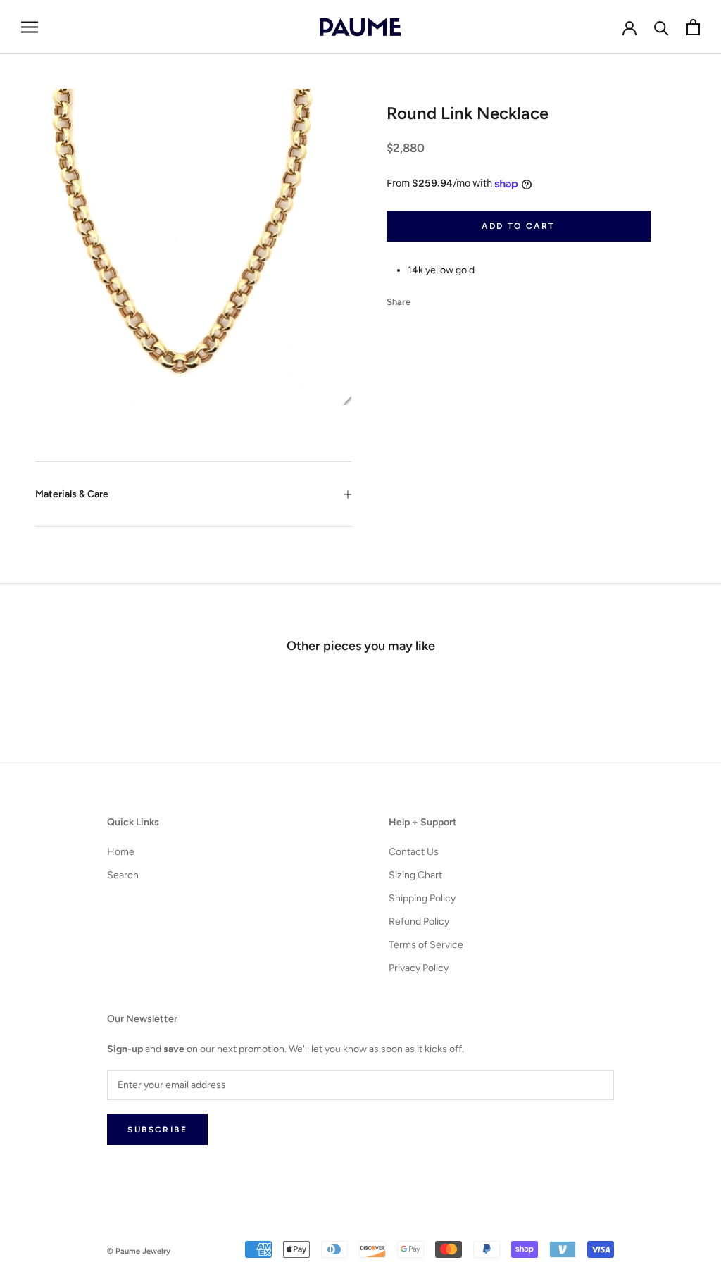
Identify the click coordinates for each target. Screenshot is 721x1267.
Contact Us (414, 852)
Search (123, 875)
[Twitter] (442, 298)
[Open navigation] (29, 27)
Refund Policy (419, 922)
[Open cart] (693, 27)
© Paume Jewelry (138, 1251)
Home (120, 852)
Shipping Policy (422, 898)
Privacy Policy (419, 968)
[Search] (661, 27)
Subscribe (157, 1130)
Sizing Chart (415, 875)
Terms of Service (426, 945)
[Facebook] (424, 298)
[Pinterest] (460, 298)
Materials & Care (71, 494)
